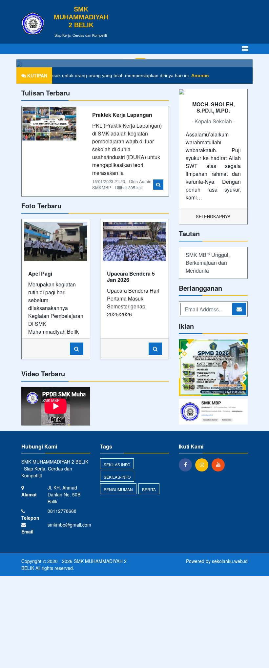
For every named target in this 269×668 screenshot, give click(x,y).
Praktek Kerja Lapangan (122, 114)
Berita (149, 489)
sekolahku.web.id (230, 561)
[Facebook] (187, 464)
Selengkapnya (213, 216)
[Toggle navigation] (245, 49)
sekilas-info (117, 477)
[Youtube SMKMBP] (213, 412)
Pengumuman (118, 489)
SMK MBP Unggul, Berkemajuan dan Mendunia (208, 262)
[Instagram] (203, 464)
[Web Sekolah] (213, 368)
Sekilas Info (117, 464)
